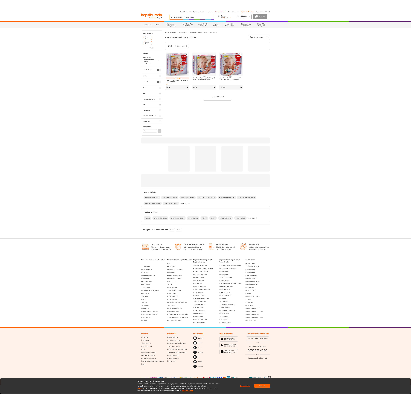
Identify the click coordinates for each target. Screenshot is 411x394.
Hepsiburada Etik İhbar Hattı (257, 358)
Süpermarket (146, 57)
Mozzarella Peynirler (199, 322)
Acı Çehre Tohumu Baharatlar (201, 289)
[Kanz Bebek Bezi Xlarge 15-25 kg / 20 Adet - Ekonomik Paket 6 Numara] (231, 65)
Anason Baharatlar (198, 307)
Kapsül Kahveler (146, 284)
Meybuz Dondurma (224, 289)
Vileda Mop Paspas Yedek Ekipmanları (230, 265)
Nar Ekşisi (144, 320)
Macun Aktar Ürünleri (225, 295)
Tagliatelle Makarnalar (199, 301)
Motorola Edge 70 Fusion (252, 296)
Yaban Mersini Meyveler (200, 265)
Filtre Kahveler (145, 278)
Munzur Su (222, 298)
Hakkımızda (144, 337)
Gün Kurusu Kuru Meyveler (227, 310)
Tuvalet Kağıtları (145, 287)
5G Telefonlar (249, 302)
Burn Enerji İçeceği (224, 292)
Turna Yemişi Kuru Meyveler (227, 304)
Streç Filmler (144, 296)
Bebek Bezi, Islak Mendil (149, 60)
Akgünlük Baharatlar (199, 313)
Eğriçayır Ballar (171, 293)
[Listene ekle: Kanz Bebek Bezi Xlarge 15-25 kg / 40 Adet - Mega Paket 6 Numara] (214, 54)
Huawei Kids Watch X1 (251, 278)
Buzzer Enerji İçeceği (173, 299)
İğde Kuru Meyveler (198, 277)
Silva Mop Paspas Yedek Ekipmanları (177, 317)
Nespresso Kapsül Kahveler (175, 269)
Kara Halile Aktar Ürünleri (200, 271)
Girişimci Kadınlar (220, 12)
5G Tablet (248, 299)
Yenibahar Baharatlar (199, 304)
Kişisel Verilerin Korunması (148, 352)
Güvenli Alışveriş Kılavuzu (148, 358)
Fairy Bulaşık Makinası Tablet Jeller (177, 302)
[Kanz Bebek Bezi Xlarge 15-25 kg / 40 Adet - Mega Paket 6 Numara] (204, 65)
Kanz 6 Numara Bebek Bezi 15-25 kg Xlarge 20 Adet (177, 81)
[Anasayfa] (166, 32)
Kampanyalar (209, 12)
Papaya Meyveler (198, 316)
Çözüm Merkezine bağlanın (258, 338)
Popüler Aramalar (250, 269)
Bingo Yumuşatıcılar (173, 296)
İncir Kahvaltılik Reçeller (226, 286)
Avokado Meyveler (198, 280)
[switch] (159, 70)
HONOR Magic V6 (250, 320)
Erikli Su (169, 263)
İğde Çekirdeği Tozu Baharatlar (228, 268)
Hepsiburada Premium (247, 12)
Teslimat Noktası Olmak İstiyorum (176, 352)
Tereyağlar (144, 302)
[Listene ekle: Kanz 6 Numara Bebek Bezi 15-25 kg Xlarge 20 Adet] (187, 54)
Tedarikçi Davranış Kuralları (175, 346)
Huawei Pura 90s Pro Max (252, 281)
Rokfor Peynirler (224, 271)
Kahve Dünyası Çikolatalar (174, 275)
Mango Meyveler (224, 313)
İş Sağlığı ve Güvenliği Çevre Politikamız (152, 361)
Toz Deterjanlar (145, 266)
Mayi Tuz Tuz (171, 281)
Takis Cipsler (171, 305)
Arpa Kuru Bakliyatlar (199, 310)
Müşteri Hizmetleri (233, 12)
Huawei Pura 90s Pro (251, 284)
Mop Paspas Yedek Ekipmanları (150, 290)
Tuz (142, 263)
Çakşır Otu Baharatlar (199, 295)
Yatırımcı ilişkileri (146, 343)
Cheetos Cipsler (224, 274)
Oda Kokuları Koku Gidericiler (149, 311)
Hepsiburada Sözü (250, 263)
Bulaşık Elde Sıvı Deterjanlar (149, 314)
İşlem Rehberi (171, 361)
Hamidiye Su (171, 272)
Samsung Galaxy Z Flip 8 (252, 314)
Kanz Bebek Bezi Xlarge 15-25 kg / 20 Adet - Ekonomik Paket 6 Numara (230, 78)
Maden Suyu (145, 272)
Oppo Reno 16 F (249, 305)
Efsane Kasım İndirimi (251, 275)
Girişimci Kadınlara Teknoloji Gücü (177, 349)
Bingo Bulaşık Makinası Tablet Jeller (177, 314)
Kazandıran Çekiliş (250, 290)
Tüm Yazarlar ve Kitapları (252, 266)
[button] (177, 87)
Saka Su (169, 284)
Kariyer (143, 349)
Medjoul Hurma (197, 283)
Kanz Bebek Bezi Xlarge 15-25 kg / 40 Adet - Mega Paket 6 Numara (204, 78)
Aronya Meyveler (198, 292)
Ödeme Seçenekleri (173, 355)
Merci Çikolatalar (172, 287)
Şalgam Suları (145, 305)
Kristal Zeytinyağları (225, 322)
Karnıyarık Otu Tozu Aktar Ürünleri (203, 268)
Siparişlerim (183, 12)
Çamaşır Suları (145, 308)
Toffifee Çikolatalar (224, 307)
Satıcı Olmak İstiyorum (173, 340)
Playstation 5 (249, 293)
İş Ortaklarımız (145, 340)
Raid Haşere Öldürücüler (174, 320)
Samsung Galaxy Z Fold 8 (252, 308)
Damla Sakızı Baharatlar (200, 319)
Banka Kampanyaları (173, 358)
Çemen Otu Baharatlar (199, 286)
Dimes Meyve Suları (173, 311)
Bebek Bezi (148, 63)
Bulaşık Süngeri (145, 317)
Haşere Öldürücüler (146, 269)
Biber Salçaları (223, 319)
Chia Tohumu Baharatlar (200, 274)
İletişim (143, 364)
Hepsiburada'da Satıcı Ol (263, 12)
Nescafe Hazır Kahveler (174, 278)
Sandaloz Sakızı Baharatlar (201, 298)
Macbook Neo (249, 287)
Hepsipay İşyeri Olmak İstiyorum (176, 343)
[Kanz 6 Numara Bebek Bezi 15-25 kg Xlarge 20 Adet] (177, 65)
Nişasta (143, 299)
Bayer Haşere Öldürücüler (174, 308)
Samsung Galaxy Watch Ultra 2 (254, 317)
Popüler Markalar (250, 272)
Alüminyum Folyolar (147, 281)
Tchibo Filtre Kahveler (225, 277)
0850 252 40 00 (257, 350)
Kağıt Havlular (145, 293)
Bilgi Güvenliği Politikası (148, 355)
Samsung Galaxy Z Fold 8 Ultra (254, 311)
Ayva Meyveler (223, 301)
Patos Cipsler (171, 266)
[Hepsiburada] (151, 15)
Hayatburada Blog (172, 337)
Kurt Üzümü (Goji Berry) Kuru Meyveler (230, 283)
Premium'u (153, 18)
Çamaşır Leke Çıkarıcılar (148, 275)
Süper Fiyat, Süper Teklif (196, 12)
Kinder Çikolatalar (224, 280)
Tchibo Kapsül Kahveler (174, 290)
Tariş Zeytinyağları (224, 316)
